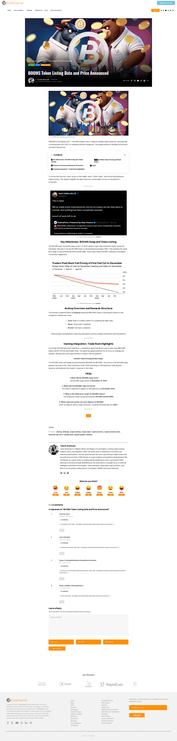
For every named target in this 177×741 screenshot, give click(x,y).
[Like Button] (88, 415)
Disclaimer (74, 725)
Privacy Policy (106, 723)
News (34, 61)
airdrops (66, 432)
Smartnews (46, 65)
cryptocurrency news (112, 432)
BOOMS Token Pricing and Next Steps (107, 161)
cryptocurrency (97, 432)
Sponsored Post (107, 700)
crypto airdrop (75, 432)
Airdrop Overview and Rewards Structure (68, 165)
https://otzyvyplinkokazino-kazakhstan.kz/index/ (77, 560)
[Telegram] (173, 10)
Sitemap (74, 721)
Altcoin (40, 61)
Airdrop (77, 313)
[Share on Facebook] (131, 80)
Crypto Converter (107, 718)
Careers (104, 705)
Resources (74, 718)
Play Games (105, 703)
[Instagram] (168, 10)
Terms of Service (107, 721)
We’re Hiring (105, 716)
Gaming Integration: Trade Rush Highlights (69, 169)
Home (29, 61)
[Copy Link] (141, 80)
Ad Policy (104, 714)
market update (79, 435)
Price (72, 705)
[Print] (144, 80)
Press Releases (76, 723)
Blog (72, 703)
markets (89, 435)
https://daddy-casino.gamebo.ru (71, 585)
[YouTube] (166, 10)
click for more (64, 514)
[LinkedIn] (170, 10)
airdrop (59, 432)
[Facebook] (161, 10)
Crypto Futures (76, 712)
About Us (74, 716)
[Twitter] (163, 10)
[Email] (138, 80)
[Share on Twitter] (134, 80)
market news (68, 435)
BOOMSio (98, 237)
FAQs (94, 165)
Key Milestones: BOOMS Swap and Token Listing (67, 161)
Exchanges (74, 709)
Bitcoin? (74, 707)
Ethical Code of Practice (109, 709)
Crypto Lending (76, 714)
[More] (147, 80)
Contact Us (105, 707)
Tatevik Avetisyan (43, 79)
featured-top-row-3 (56, 435)
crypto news (86, 432)
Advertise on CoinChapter (110, 712)
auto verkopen (64, 537)
